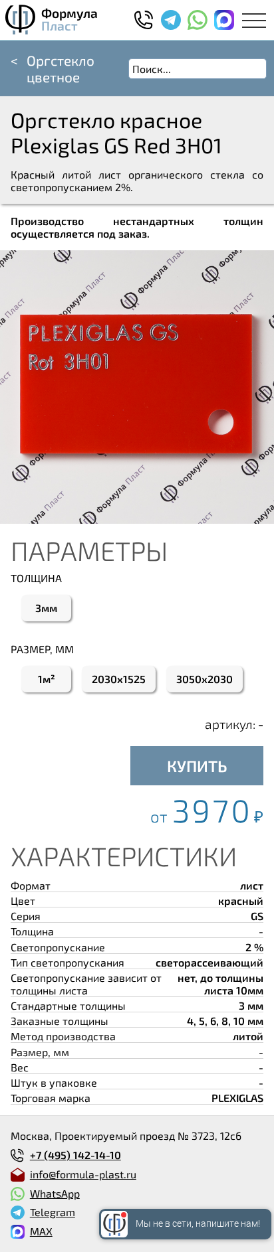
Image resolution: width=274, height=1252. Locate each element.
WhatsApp (55, 1193)
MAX (41, 1231)
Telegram (52, 1212)
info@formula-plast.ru (83, 1174)
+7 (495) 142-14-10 (75, 1154)
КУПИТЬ (197, 765)
